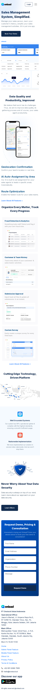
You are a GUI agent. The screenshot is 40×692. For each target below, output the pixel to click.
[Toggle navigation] (36, 4)
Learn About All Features (11, 201)
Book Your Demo (11, 34)
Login (29, 4)
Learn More (10, 508)
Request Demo (20, 588)
